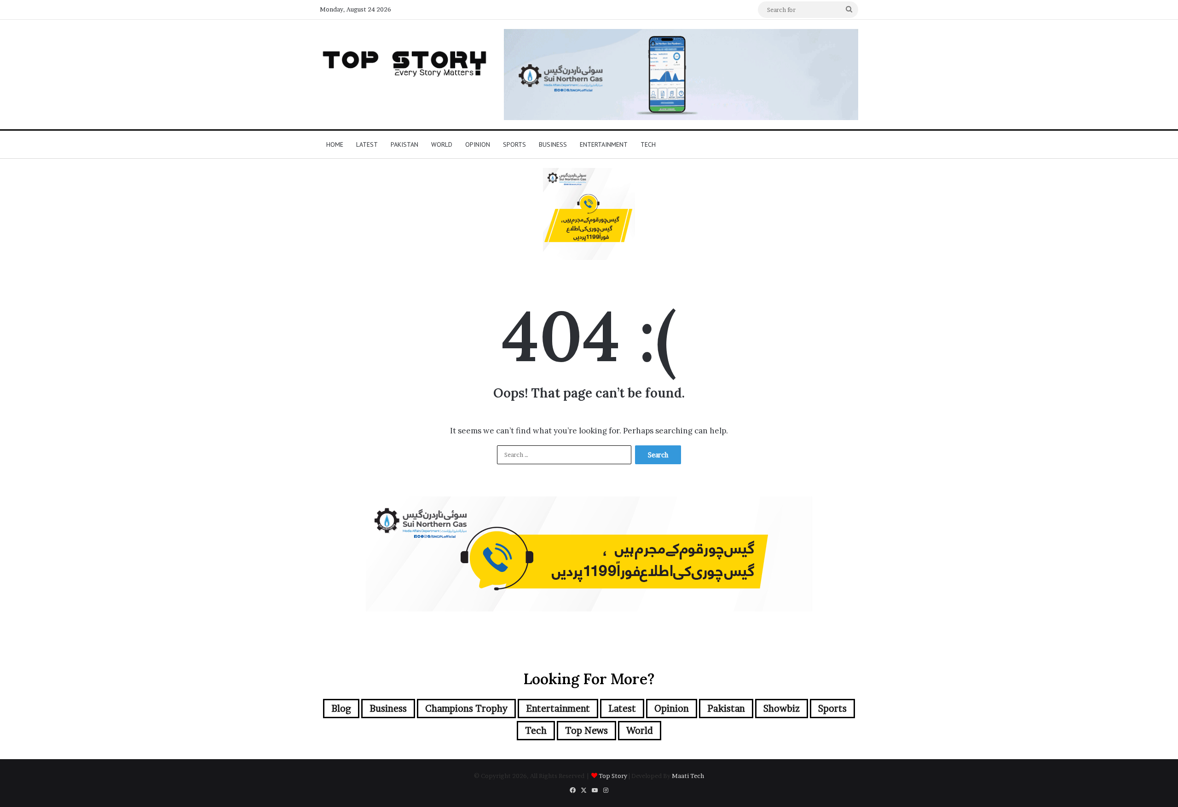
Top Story (613, 775)
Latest (367, 144)
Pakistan (404, 144)
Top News (586, 730)
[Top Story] (405, 61)
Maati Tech (688, 775)
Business (553, 144)
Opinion (477, 144)
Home (334, 144)
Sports (514, 144)
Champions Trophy (466, 708)
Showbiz (781, 708)
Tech (648, 144)
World (441, 144)
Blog (341, 708)
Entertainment (604, 144)
